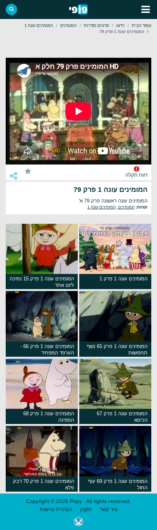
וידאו (120, 25)
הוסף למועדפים (28, 171)
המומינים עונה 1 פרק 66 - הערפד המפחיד (47, 349)
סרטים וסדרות (96, 25)
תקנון (86, 509)
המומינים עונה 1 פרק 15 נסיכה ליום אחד (42, 282)
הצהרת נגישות (56, 509)
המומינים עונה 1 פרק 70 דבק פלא (43, 484)
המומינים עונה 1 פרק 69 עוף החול (117, 484)
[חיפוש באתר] (11, 9)
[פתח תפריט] (145, 9)
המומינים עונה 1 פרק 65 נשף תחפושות (117, 349)
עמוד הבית (141, 25)
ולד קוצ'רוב (78, 521)
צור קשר (108, 509)
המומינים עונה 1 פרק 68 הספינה (48, 417)
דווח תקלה (136, 175)
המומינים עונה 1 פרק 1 (123, 279)
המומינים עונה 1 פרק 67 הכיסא (122, 417)
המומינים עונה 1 (38, 25)
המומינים (68, 25)
